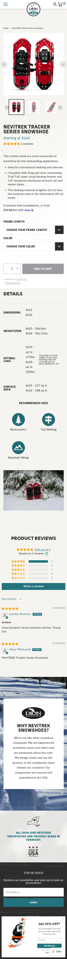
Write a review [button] (33, 586)
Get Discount (49, 946)
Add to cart (43, 270)
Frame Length (14, 221)
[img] (10, 608)
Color (7, 238)
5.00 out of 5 (43, 549)
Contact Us (21, 279)
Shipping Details (12, 283)
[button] (12, 144)
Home (5, 28)
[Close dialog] (63, 918)
